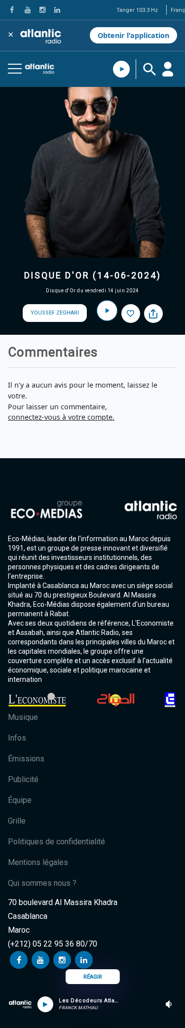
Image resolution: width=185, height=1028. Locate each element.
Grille (17, 821)
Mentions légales (38, 862)
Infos (17, 738)
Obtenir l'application (133, 35)
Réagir (92, 977)
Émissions (26, 758)
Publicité (23, 779)
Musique (23, 717)
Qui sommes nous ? (42, 883)
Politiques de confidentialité (56, 841)
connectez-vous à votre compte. (61, 417)
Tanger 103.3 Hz (137, 10)
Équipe (20, 800)
